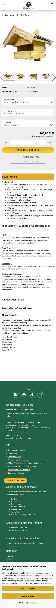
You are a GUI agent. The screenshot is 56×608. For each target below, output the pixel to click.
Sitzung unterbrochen (16, 450)
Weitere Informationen (28, 603)
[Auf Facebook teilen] (16, 395)
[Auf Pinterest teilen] (24, 395)
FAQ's (10, 559)
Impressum (12, 453)
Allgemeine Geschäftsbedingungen (22, 466)
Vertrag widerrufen (15, 480)
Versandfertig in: (9, 91)
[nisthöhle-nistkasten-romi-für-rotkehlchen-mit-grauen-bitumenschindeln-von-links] (28, 45)
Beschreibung (9, 176)
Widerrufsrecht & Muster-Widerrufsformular (25, 463)
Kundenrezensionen (13, 299)
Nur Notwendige (28, 596)
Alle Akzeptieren (28, 588)
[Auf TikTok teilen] (32, 395)
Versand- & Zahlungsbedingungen (22, 460)
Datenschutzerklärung (45, 583)
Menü (4, 4)
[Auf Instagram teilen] (40, 395)
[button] (6, 142)
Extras (10, 556)
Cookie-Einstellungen (16, 473)
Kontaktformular (14, 457)
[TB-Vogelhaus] (28, 5)
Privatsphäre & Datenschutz (19, 470)
